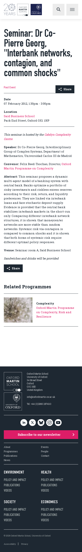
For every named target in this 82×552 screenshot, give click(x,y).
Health (46, 472)
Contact (45, 456)
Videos (8, 490)
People (44, 451)
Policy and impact (15, 480)
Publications (10, 456)
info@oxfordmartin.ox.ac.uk (41, 396)
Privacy (24, 544)
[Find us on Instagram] (49, 422)
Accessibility (10, 544)
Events (45, 447)
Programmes (11, 451)
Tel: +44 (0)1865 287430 (39, 403)
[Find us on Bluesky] (41, 422)
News (7, 460)
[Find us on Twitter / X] (32, 422)
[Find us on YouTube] (58, 422)
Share (67, 89)
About (7, 447)
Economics (49, 501)
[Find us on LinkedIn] (23, 422)
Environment (14, 472)
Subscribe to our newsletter (39, 435)
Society (10, 501)
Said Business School (19, 116)
